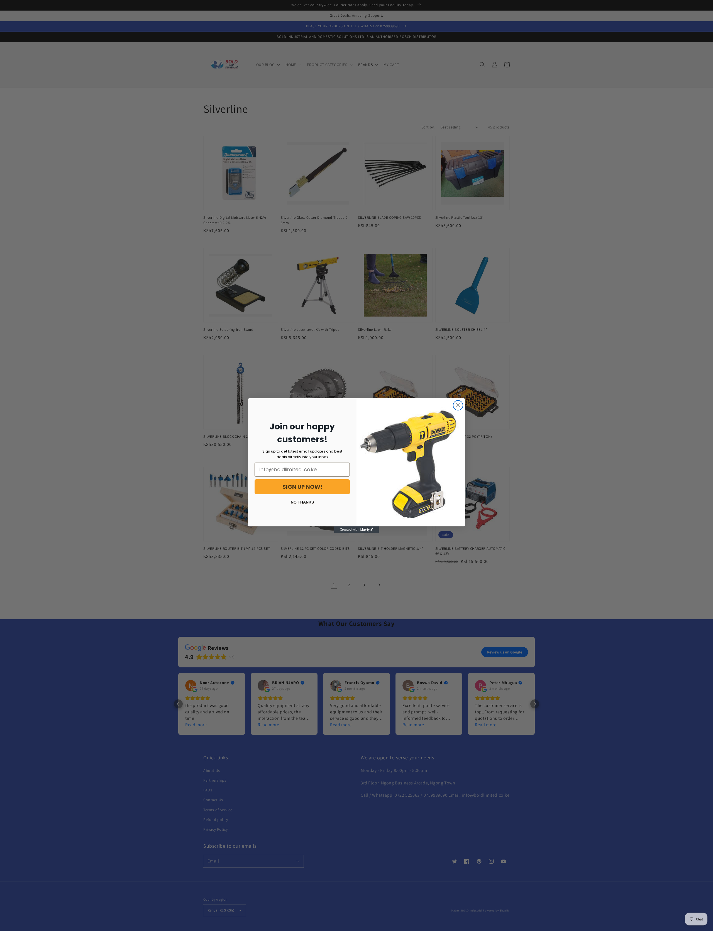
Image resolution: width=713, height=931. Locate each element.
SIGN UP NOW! (302, 487)
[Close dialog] (458, 405)
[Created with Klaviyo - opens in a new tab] (356, 529)
